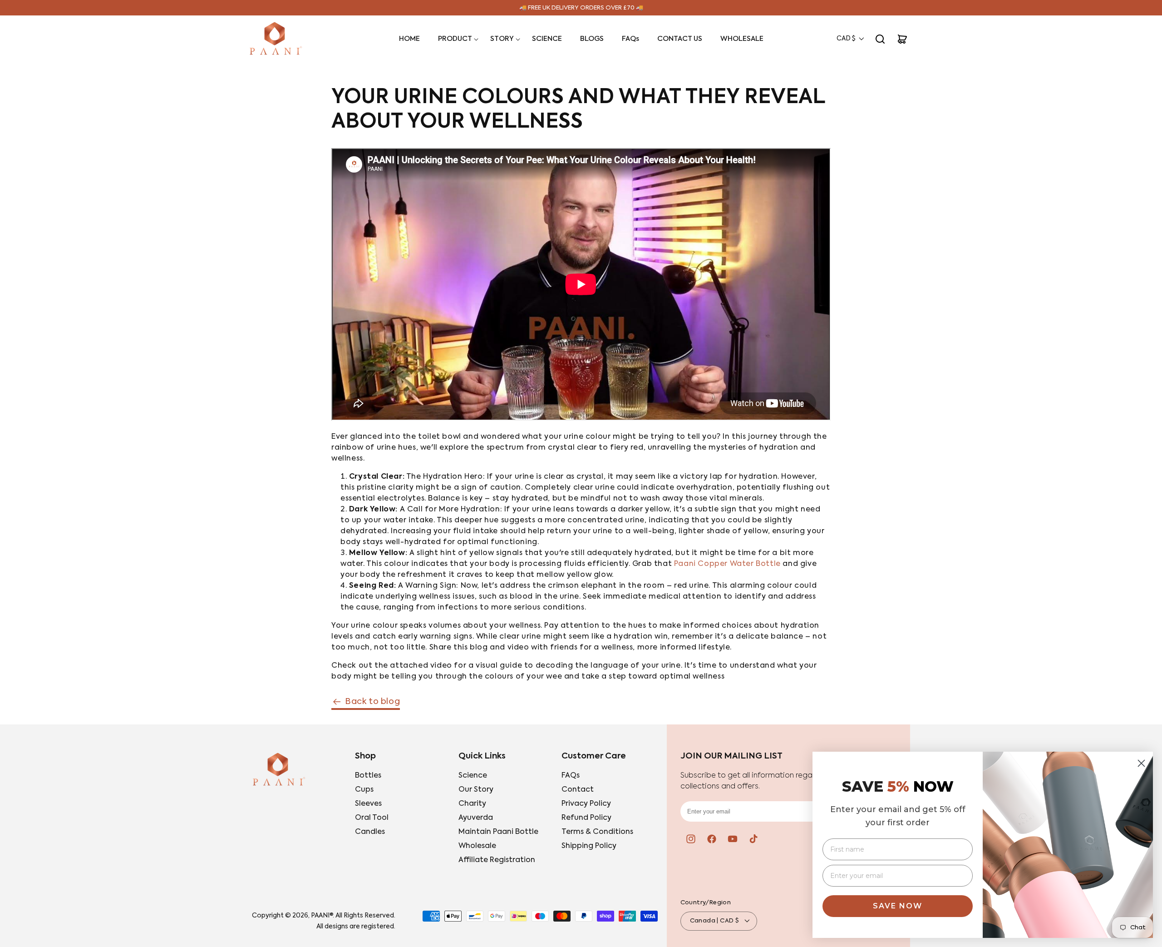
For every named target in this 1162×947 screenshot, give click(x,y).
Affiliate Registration (496, 860)
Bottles (368, 775)
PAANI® (322, 915)
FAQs (570, 775)
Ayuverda (475, 818)
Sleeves (368, 804)
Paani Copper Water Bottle (727, 564)
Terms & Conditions (597, 832)
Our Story (475, 789)
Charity (472, 804)
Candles (370, 832)
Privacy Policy (586, 804)
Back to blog (372, 702)
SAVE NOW (897, 906)
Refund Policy (586, 818)
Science (472, 775)
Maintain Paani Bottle (498, 832)
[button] (455, 39)
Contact (577, 789)
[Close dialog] (1141, 763)
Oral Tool (372, 818)
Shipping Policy (588, 846)
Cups (364, 789)
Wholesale (477, 846)
